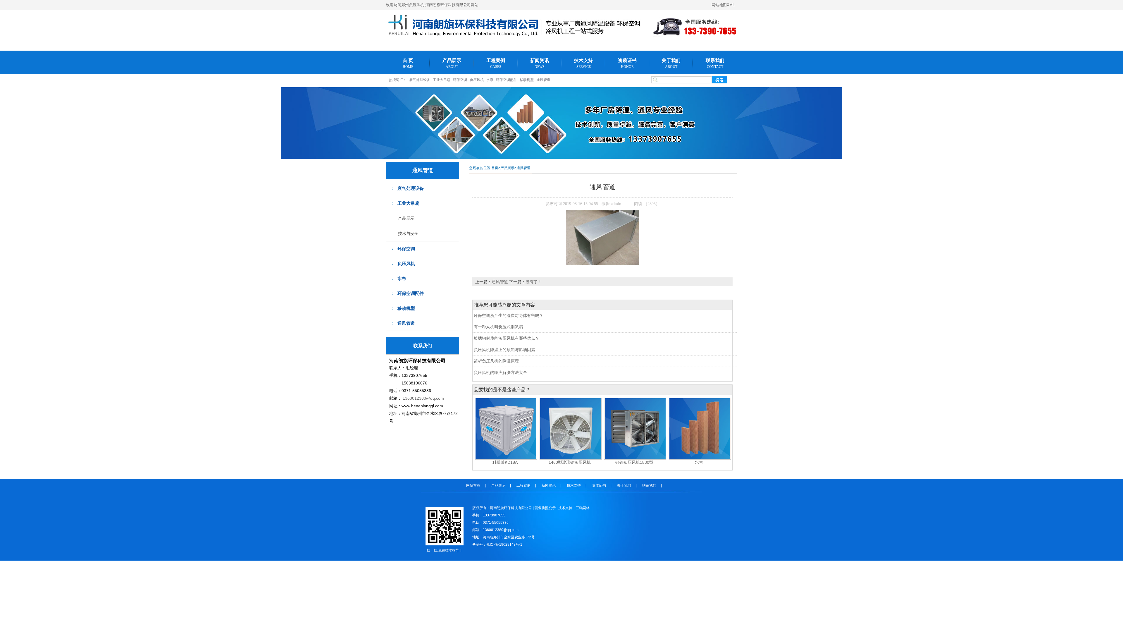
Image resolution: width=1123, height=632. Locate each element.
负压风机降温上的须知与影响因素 (504, 349)
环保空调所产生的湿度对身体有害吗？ (508, 315)
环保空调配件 (506, 80)
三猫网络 (583, 508)
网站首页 (473, 485)
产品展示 (451, 63)
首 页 (408, 63)
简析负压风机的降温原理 (496, 361)
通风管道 (543, 80)
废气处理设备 (419, 80)
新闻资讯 (539, 63)
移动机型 (527, 80)
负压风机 (477, 80)
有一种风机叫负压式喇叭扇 (498, 326)
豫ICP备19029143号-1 (504, 544)
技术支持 (583, 63)
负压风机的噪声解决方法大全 (500, 372)
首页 (494, 168)
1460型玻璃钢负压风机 (570, 462)
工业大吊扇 (441, 80)
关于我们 (671, 63)
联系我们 (715, 63)
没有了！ (534, 281)
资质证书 (627, 63)
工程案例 (495, 63)
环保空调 (460, 80)
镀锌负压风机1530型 (634, 462)
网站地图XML (723, 5)
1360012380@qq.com (423, 398)
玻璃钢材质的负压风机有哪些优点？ (506, 338)
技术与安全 (408, 233)
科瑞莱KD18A (505, 462)
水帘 (489, 80)
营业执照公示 (545, 508)
